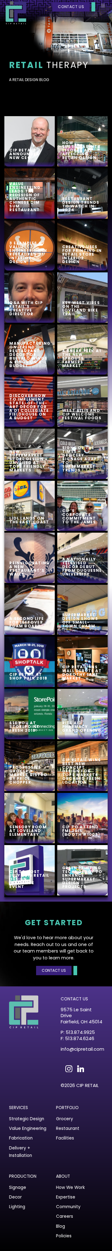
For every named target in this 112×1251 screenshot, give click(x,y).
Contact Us (71, 6)
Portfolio (67, 1108)
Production (22, 1176)
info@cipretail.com (82, 1049)
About (63, 1176)
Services (18, 1108)
